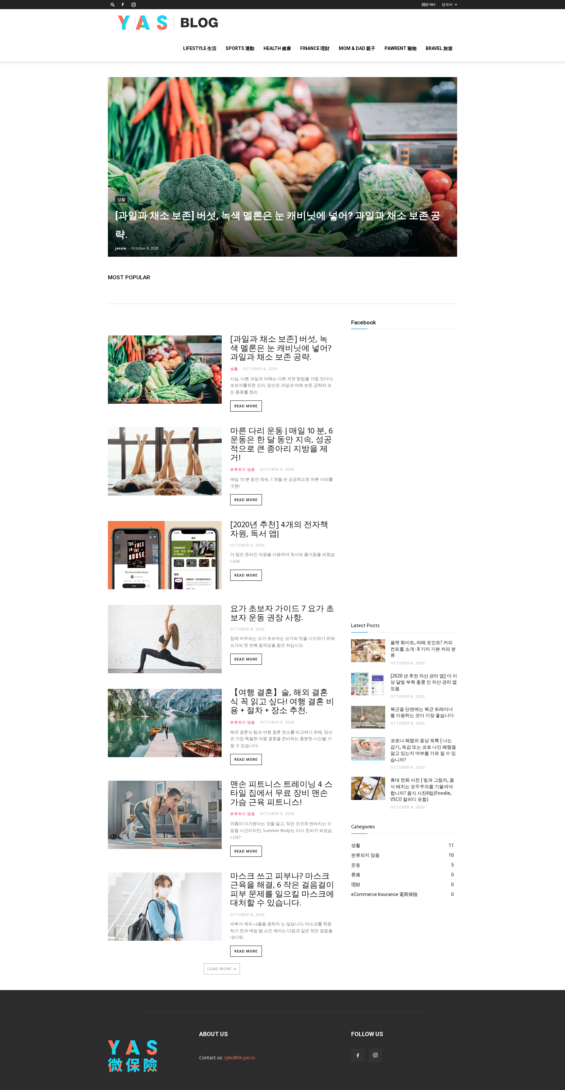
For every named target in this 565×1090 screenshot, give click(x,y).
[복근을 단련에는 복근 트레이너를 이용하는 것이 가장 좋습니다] (368, 717)
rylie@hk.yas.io (239, 1057)
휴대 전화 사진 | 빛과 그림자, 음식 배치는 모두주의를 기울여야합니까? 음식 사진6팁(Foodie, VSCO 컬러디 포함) (422, 789)
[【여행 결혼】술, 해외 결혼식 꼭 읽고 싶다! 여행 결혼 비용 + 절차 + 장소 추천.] (165, 723)
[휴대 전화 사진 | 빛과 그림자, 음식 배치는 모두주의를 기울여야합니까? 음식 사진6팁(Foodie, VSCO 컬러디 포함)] (368, 788)
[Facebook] (123, 4)
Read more (246, 406)
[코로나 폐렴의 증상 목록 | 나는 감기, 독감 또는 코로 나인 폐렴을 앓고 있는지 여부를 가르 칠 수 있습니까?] (368, 748)
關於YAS (429, 5)
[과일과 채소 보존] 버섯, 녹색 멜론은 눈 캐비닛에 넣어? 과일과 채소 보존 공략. (281, 348)
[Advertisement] (404, 563)
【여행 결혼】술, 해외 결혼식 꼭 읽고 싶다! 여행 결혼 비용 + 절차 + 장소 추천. (282, 702)
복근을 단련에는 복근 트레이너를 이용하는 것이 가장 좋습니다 (422, 712)
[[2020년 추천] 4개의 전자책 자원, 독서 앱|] (165, 555)
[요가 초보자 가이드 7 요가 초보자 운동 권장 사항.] (165, 639)
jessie (120, 248)
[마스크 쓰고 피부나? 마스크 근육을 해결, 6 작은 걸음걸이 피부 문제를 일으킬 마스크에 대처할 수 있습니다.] (165, 906)
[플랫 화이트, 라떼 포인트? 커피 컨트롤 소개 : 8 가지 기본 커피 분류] (368, 650)
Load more (219, 968)
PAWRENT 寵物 (401, 48)
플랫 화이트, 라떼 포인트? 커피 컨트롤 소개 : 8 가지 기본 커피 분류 (423, 648)
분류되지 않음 (242, 469)
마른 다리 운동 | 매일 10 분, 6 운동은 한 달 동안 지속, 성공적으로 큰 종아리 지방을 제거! (281, 445)
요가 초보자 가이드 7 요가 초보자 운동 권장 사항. (282, 614)
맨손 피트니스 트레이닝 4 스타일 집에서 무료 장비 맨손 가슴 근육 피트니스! (281, 793)
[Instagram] (133, 4)
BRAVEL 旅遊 (439, 48)
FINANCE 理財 (315, 48)
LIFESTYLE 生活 (199, 48)
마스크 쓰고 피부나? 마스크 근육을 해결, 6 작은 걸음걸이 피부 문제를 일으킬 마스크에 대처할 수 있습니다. (282, 890)
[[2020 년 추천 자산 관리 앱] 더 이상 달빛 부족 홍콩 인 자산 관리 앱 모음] (368, 684)
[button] (113, 4)
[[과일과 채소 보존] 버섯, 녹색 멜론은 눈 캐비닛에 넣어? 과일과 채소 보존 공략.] (282, 167)
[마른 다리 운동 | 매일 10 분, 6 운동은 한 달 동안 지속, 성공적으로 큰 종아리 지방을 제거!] (165, 461)
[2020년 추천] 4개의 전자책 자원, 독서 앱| (279, 530)
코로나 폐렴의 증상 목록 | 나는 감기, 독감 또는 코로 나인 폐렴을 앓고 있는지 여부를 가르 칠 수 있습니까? (423, 750)
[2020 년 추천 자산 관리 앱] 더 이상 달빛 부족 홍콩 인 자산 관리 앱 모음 (423, 681)
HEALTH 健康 (277, 48)
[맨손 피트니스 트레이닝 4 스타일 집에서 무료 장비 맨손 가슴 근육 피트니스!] (165, 815)
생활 (121, 199)
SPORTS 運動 (240, 48)
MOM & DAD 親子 (357, 48)
